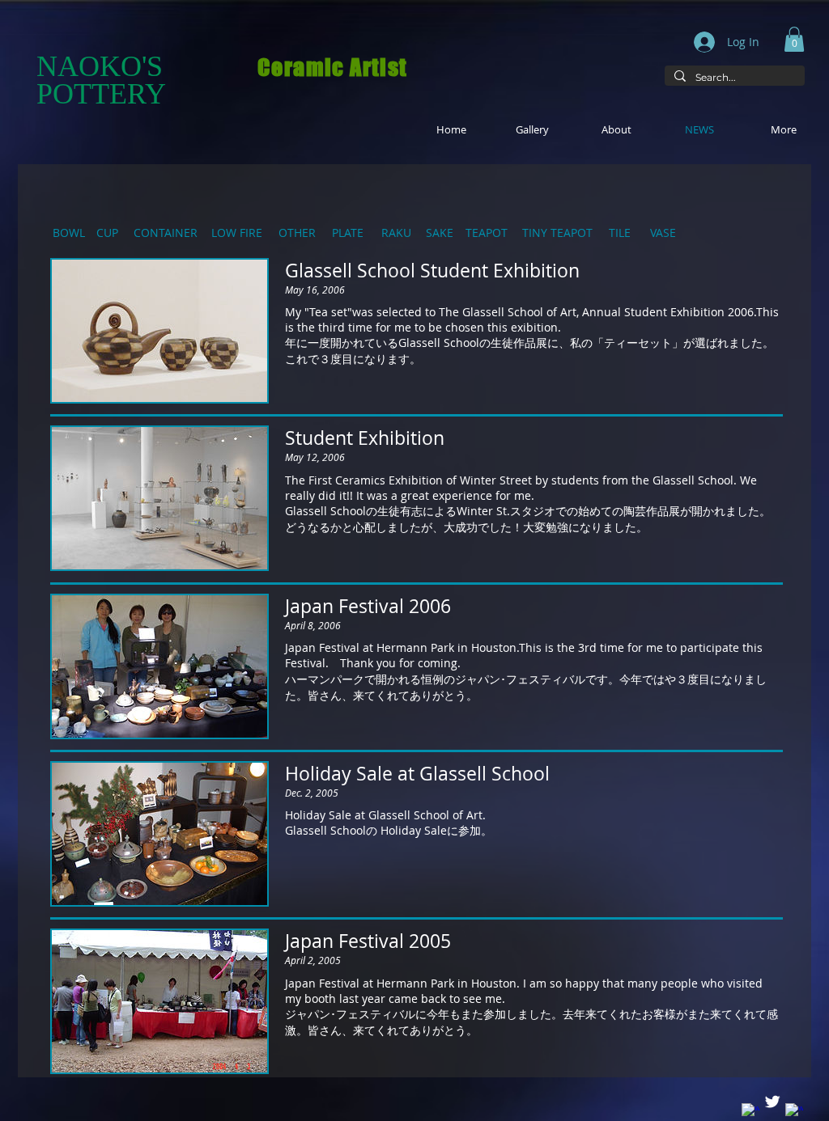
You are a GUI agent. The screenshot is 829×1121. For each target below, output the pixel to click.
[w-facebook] (750, 1112)
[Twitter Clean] (772, 1101)
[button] (794, 39)
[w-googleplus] (794, 1112)
